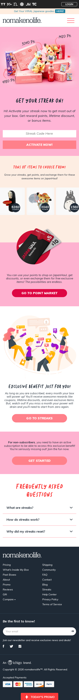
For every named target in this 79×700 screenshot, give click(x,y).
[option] (39, 200)
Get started (39, 461)
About (6, 579)
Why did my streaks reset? (25, 531)
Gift (5, 594)
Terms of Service (52, 604)
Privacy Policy (50, 599)
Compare (8, 599)
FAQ (44, 574)
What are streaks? (19, 508)
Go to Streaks (39, 418)
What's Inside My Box (16, 569)
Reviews (8, 589)
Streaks (46, 589)
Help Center (49, 594)
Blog (45, 584)
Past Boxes (9, 574)
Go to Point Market (39, 293)
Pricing (7, 564)
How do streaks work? (22, 519)
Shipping (47, 564)
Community (49, 569)
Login (69, 4)
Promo (6, 584)
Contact (47, 579)
